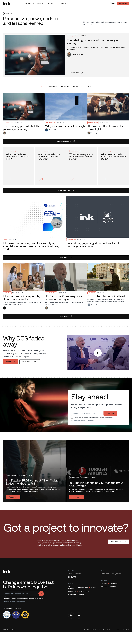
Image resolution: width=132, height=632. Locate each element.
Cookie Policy (117, 629)
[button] (29, 3)
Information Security (96, 629)
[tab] (41, 86)
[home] (7, 3)
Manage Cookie (126, 629)
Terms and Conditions (86, 420)
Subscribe (110, 413)
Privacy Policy (75, 420)
